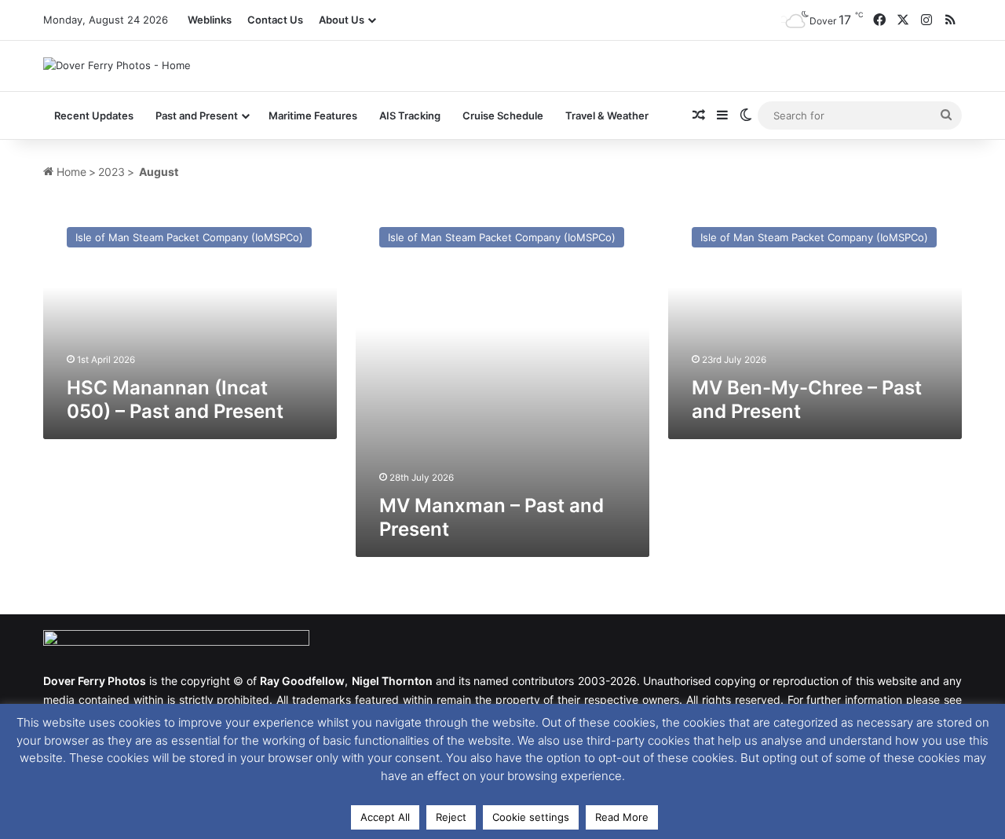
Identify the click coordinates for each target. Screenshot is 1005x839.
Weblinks (210, 19)
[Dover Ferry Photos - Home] (117, 65)
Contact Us (275, 19)
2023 (111, 171)
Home (69, 171)
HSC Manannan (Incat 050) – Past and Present (175, 399)
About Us (341, 19)
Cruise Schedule (502, 115)
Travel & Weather (607, 115)
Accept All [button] (385, 817)
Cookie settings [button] (530, 817)
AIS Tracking (409, 115)
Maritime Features (313, 115)
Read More (622, 817)
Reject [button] (451, 817)
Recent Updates (93, 115)
